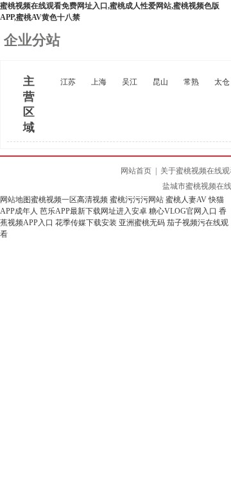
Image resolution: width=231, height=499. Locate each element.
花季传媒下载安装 (86, 222)
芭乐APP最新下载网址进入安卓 (93, 211)
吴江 (129, 81)
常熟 (191, 81)
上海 (99, 81)
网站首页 (136, 170)
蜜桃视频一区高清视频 (69, 199)
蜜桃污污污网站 (137, 199)
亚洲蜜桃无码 (142, 222)
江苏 (68, 81)
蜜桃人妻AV (186, 199)
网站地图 (15, 199)
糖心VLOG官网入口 (183, 211)
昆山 (160, 81)
